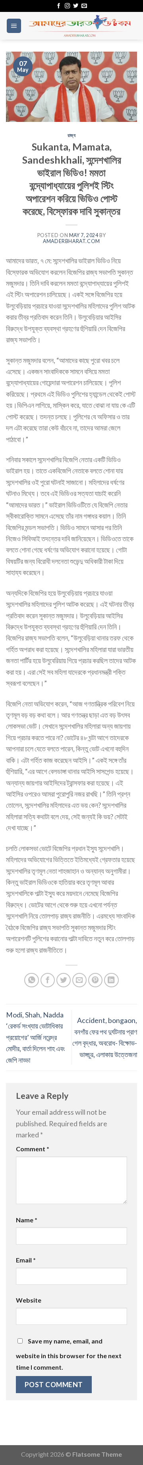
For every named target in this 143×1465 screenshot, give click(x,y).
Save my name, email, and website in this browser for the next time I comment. (69, 1353)
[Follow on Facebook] (58, 6)
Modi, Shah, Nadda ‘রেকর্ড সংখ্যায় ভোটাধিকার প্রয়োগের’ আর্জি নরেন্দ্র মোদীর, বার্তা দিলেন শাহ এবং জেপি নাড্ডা (35, 1037)
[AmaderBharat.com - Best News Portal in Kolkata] (79, 25)
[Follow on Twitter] (75, 6)
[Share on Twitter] (63, 980)
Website (28, 1300)
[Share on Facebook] (48, 980)
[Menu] (14, 26)
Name (26, 1220)
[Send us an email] (84, 6)
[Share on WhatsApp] (31, 980)
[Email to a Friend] (79, 980)
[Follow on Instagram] (67, 6)
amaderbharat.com (71, 241)
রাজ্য (72, 135)
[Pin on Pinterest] (95, 980)
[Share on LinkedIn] (111, 980)
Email (26, 1260)
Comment (32, 1148)
